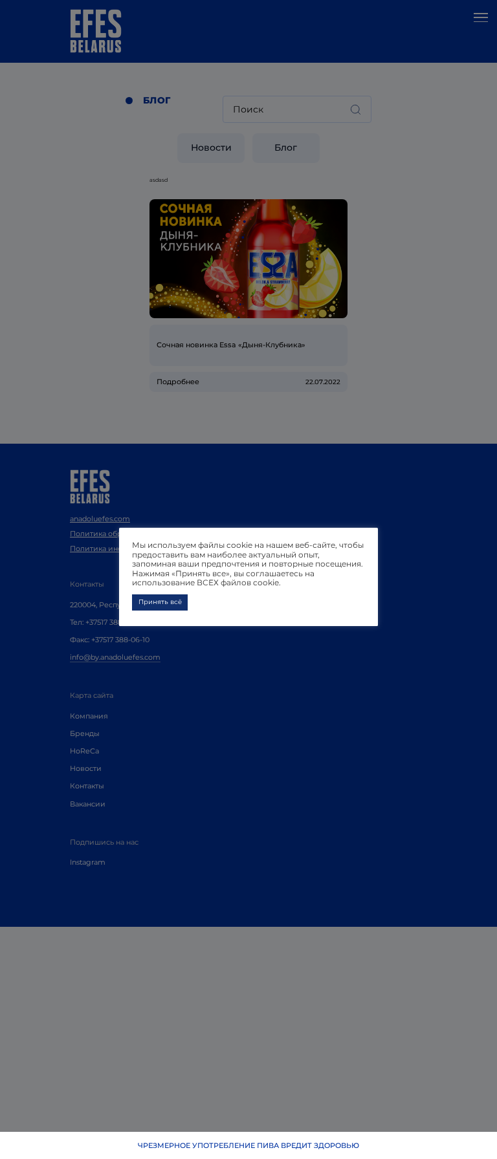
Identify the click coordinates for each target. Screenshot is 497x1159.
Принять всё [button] (160, 602)
